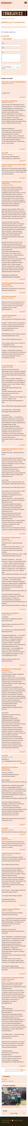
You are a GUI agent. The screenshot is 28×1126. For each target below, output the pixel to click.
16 (14, 1071)
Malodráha (4, 1079)
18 (18, 1071)
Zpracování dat (5, 1122)
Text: (3, 52)
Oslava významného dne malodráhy (11, 1106)
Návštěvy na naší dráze (8, 1081)
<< (4, 1113)
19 (20, 1071)
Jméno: (3, 43)
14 (9, 1071)
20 (22, 1071)
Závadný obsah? (18, 1120)
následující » (23, 1070)
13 (7, 1071)
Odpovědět (22, 97)
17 (16, 1071)
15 (11, 1071)
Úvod (2, 18)
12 (5, 1071)
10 (19, 1069)
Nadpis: (3, 47)
